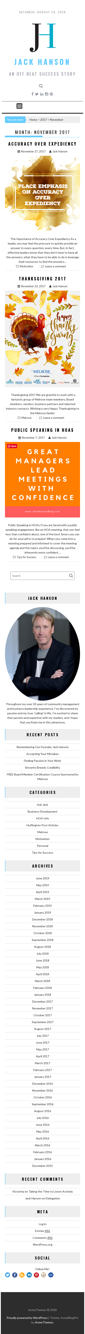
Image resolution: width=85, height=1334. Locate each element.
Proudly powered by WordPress (27, 1317)
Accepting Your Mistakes (42, 754)
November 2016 (42, 1090)
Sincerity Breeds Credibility (42, 767)
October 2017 (42, 1015)
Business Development (43, 811)
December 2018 (42, 919)
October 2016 (42, 1097)
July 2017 (43, 1035)
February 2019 (42, 905)
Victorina (18, 1191)
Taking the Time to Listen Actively (51, 1191)
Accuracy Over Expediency (42, 144)
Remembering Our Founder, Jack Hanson (43, 747)
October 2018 (42, 933)
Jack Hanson (42, 61)
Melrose (26, 417)
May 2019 (42, 885)
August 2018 (42, 946)
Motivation (26, 266)
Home (33, 119)
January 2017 (42, 1076)
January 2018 (42, 994)
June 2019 (42, 878)
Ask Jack (42, 804)
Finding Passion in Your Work (42, 760)
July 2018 (43, 953)
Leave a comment (55, 266)
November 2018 (42, 926)
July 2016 (43, 1118)
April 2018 (42, 974)
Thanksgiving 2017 (42, 278)
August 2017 (42, 1029)
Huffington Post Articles (42, 825)
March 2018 (42, 981)
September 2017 (42, 1022)
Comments (43, 1237)
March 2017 (42, 1063)
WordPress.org (42, 1244)
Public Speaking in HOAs (42, 430)
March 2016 (42, 1145)
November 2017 (42, 1008)
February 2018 (42, 988)
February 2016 (42, 1152)
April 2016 (42, 1138)
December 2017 (42, 1001)
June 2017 (42, 1042)
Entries (42, 1231)
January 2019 (42, 912)
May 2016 (42, 1131)
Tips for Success (26, 557)
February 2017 (42, 1070)
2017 (43, 119)
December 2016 (42, 1083)
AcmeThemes (44, 1322)
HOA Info (42, 818)
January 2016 (42, 1159)
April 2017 (42, 1056)
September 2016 (42, 1104)
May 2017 (42, 1049)
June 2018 (42, 960)
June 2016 (42, 1124)
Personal (42, 845)
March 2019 (42, 899)
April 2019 (42, 892)
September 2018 (42, 940)
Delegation (53, 1198)
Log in (42, 1224)
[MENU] (19, 106)
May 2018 (42, 967)
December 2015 (42, 1165)
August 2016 (42, 1111)
